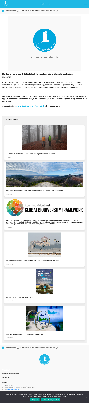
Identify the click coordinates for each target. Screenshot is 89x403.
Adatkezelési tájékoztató (50, 400)
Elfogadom (34, 400)
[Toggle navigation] (85, 4)
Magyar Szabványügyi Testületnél (29, 106)
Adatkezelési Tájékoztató (10, 373)
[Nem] (86, 397)
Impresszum (6, 370)
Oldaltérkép (6, 377)
